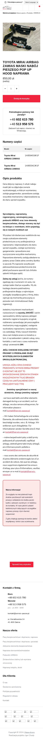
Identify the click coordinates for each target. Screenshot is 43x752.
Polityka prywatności (11, 691)
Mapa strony (29, 732)
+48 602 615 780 (17, 597)
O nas (5, 682)
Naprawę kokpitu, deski (12, 667)
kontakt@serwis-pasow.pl (18, 410)
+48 (21, 119)
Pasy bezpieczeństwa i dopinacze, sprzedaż (20, 641)
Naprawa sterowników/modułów (16, 650)
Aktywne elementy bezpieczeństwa (17, 646)
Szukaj (26, 8)
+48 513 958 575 (17, 604)
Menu (20, 8)
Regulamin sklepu (10, 696)
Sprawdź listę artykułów (21, 564)
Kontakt (6, 700)
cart (37, 8)
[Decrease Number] (5, 88)
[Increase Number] (16, 88)
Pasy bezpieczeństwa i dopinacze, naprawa (20, 637)
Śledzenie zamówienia (12, 687)
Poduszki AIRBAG (10, 655)
